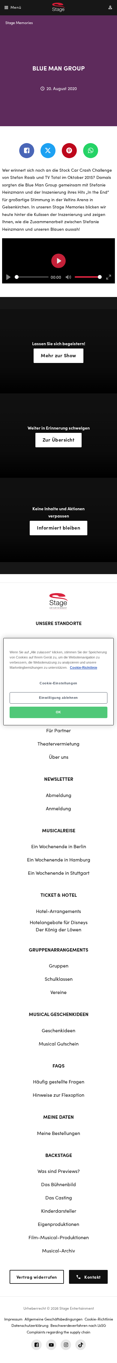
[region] (58, 681)
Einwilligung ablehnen (58, 697)
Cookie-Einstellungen (58, 683)
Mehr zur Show (58, 355)
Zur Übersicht (59, 439)
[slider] (32, 277)
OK (58, 712)
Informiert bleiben (58, 527)
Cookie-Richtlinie (83, 667)
